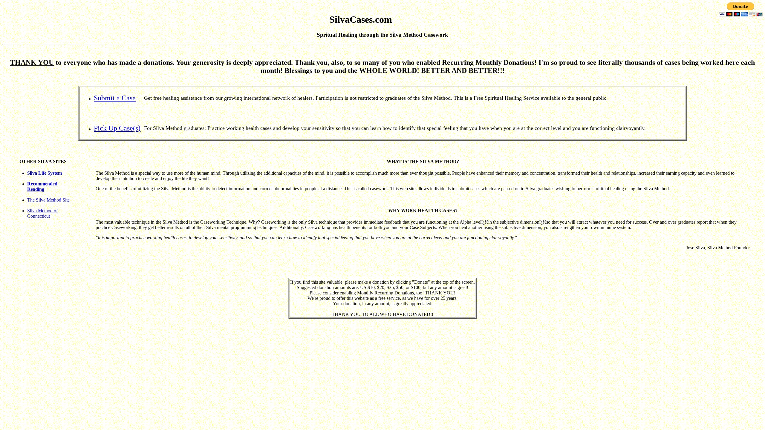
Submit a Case (115, 98)
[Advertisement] (382, 364)
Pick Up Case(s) (117, 128)
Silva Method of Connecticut (42, 213)
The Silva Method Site (48, 199)
